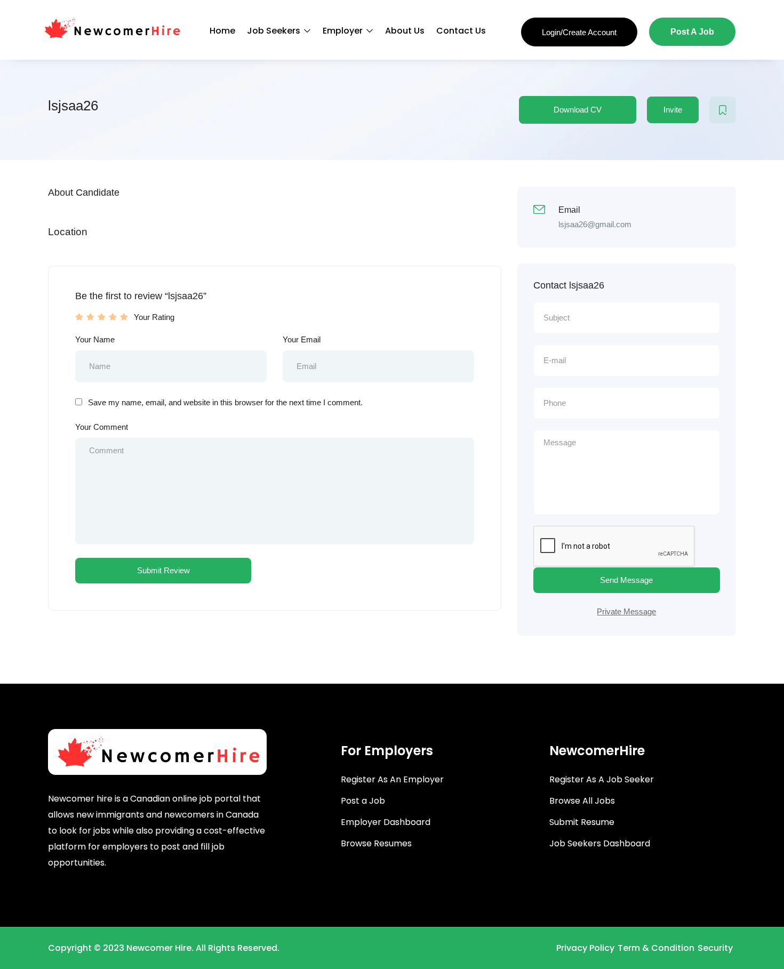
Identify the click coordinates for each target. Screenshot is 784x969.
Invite (672, 109)
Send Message (626, 579)
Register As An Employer (392, 779)
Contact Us (461, 31)
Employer (344, 31)
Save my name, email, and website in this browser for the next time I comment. (225, 402)
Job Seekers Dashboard (599, 843)
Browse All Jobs (582, 801)
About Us (405, 31)
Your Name (95, 339)
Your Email (302, 339)
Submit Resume (581, 822)
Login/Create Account (579, 32)
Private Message (626, 611)
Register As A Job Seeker (601, 779)
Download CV (578, 109)
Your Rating (154, 317)
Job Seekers (274, 31)
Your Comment (101, 426)
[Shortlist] (722, 110)
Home (222, 31)
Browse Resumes (376, 843)
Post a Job (363, 801)
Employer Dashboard (385, 822)
